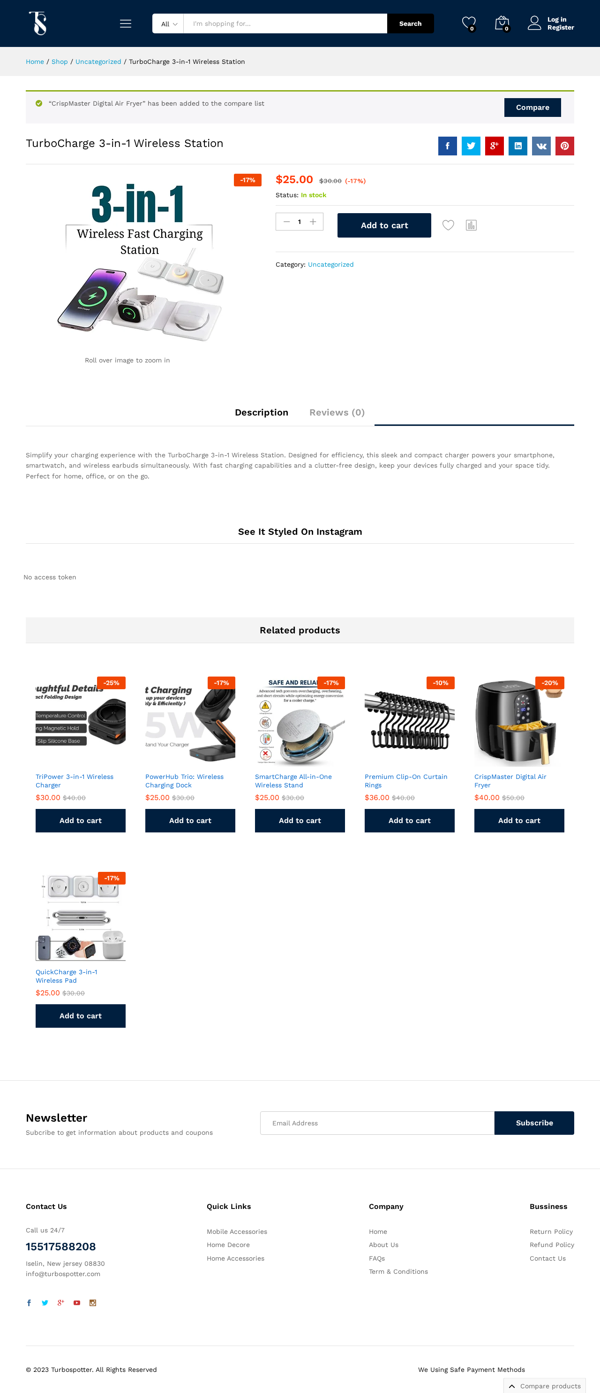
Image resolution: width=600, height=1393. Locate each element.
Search (410, 23)
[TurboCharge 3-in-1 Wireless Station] (447, 146)
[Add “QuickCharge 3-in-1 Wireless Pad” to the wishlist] (78, 952)
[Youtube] (77, 1303)
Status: (287, 195)
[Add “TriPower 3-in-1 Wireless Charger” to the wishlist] (78, 756)
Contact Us (548, 1258)
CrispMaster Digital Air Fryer (510, 781)
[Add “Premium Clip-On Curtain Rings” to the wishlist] (407, 756)
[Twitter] (45, 1303)
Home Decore (228, 1244)
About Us (383, 1244)
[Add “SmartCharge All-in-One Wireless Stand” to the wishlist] (298, 756)
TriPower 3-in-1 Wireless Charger (74, 781)
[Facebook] (29, 1303)
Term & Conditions (398, 1271)
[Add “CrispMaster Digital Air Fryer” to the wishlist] (517, 756)
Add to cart (384, 225)
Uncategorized (331, 264)
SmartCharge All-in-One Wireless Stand (293, 781)
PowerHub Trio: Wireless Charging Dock (184, 781)
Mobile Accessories (237, 1231)
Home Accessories (235, 1258)
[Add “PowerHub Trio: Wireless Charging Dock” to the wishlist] (188, 756)
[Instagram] (93, 1303)
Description (261, 412)
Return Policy (551, 1231)
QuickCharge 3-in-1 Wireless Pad (66, 976)
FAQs (377, 1258)
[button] (471, 225)
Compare (532, 107)
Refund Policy (552, 1244)
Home (378, 1231)
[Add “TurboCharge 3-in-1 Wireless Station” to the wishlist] (449, 225)
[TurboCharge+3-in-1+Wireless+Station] (471, 146)
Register (561, 27)
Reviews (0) (337, 412)
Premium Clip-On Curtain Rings (406, 781)
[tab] (261, 416)
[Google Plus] (61, 1303)
